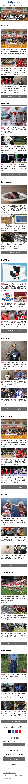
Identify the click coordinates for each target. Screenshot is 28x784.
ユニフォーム (8, 769)
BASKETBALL (19, 775)
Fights (4, 494)
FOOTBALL (6, 260)
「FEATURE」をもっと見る (14, 96)
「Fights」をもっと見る (14, 565)
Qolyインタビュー (10, 772)
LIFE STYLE (6, 651)
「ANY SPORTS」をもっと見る (14, 643)
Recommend (6, 182)
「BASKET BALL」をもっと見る (14, 487)
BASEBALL (6, 338)
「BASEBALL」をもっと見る (14, 409)
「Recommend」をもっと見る (14, 252)
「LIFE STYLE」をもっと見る (14, 721)
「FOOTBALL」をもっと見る (14, 330)
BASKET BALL (7, 416)
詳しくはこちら (14, 744)
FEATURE (5, 26)
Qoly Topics (6, 104)
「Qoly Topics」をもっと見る (14, 174)
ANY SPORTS (7, 573)
